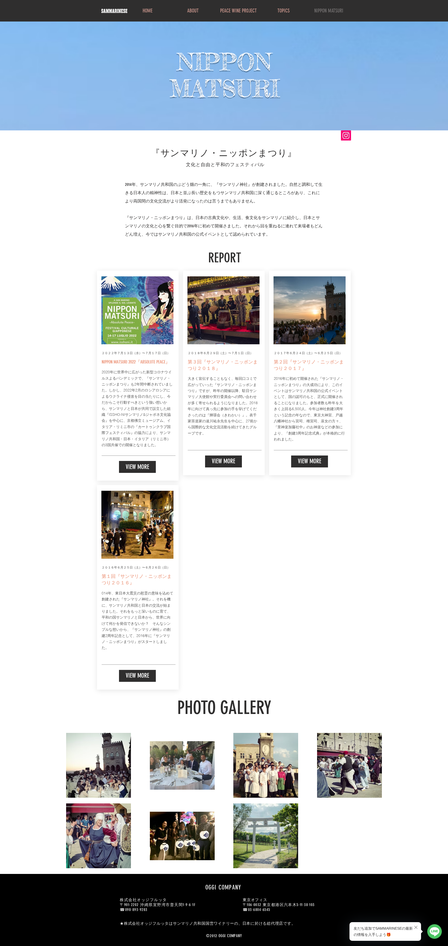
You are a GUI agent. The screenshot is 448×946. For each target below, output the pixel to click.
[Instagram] (346, 135)
